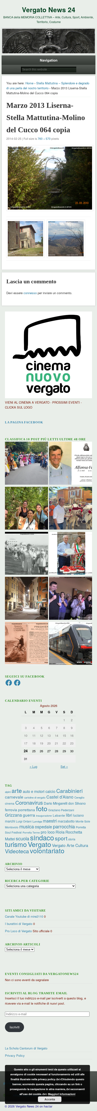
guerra (29, 815)
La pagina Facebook (24, 422)
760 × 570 (44, 138)
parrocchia (64, 826)
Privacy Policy (15, 1055)
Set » (64, 766)
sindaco (42, 837)
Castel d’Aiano (59, 797)
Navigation (48, 60)
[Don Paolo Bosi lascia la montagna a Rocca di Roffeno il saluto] (70, 599)
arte (17, 790)
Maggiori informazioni (61, 1094)
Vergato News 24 (48, 9)
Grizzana (13, 815)
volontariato (47, 850)
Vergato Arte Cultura (70, 845)
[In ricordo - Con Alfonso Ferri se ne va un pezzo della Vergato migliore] (70, 464)
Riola (60, 832)
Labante (59, 815)
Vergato (39, 844)
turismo (16, 844)
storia (71, 839)
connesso (30, 293)
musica (26, 826)
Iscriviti (15, 1027)
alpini (8, 792)
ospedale (43, 827)
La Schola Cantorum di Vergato (26, 1048)
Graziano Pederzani (61, 810)
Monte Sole (83, 821)
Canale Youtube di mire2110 (24, 916)
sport (61, 838)
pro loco (48, 832)
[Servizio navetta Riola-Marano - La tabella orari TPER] (70, 644)
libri (69, 815)
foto (41, 808)
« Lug (33, 766)
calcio (50, 791)
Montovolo (11, 827)
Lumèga (37, 821)
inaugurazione (44, 815)
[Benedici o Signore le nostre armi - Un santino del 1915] (26, 644)
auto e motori (33, 791)
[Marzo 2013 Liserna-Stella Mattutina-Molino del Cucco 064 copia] (48, 178)
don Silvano (77, 803)
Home (29, 83)
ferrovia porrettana (20, 809)
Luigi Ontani (24, 821)
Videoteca (17, 851)
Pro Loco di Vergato (18, 931)
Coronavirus (29, 802)
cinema (9, 803)
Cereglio (79, 797)
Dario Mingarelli (55, 803)
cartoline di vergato (34, 797)
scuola (22, 838)
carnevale (14, 797)
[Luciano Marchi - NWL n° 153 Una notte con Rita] (26, 599)
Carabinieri (69, 790)
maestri (50, 821)
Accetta (49, 1099)
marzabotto (66, 821)
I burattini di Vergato (18, 923)
